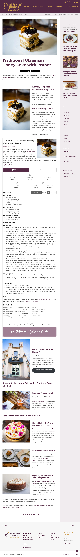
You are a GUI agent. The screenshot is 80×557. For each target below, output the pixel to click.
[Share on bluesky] (34, 515)
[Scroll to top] (77, 550)
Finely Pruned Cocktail (43, 299)
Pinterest (48, 505)
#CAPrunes (43, 333)
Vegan (72, 173)
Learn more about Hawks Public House (43, 370)
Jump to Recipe (26, 71)
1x (48, 192)
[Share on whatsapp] (32, 515)
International (72, 156)
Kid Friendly (66, 158)
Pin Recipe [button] (44, 170)
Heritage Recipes (67, 153)
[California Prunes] (12, 7)
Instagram (42, 505)
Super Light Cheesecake (42, 481)
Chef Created (67, 151)
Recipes (27, 6)
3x (55, 192)
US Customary (36, 192)
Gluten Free (66, 173)
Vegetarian (66, 176)
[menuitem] (65, 2)
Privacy (52, 533)
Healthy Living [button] (37, 6)
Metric (44, 192)
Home (45, 14)
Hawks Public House (9, 146)
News (60, 2)
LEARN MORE (67, 543)
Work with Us (41, 535)
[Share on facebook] (22, 515)
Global (25, 544)
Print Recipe (36, 71)
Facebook (36, 505)
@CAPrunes (34, 333)
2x (51, 192)
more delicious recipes (15, 507)
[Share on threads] (26, 515)
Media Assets (27, 547)
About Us (39, 533)
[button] (65, 2)
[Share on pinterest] (28, 515)
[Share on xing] (36, 515)
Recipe (49, 14)
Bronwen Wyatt (36, 429)
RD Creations (67, 163)
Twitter (4, 507)
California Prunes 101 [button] (54, 6)
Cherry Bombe (50, 431)
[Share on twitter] (24, 515)
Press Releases (27, 537)
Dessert (54, 14)
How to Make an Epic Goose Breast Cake (70, 96)
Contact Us (40, 537)
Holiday (65, 156)
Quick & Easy (66, 161)
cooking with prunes (69, 31)
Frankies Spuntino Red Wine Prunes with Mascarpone (70, 49)
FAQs (52, 539)
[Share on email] (38, 515)
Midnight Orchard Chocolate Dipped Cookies (70, 74)
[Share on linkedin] (30, 515)
